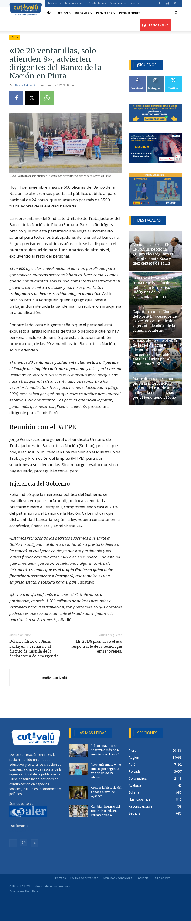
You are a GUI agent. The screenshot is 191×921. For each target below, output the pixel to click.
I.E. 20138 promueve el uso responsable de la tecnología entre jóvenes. (96, 646)
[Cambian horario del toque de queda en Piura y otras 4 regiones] (78, 811)
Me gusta (137, 77)
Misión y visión (74, 3)
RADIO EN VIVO (158, 25)
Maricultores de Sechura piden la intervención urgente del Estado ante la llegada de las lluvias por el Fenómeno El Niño (154, 388)
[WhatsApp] (47, 98)
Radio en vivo (162, 878)
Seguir (155, 77)
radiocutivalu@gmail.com (28, 830)
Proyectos (104, 13)
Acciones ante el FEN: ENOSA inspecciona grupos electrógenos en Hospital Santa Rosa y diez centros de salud (153, 253)
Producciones (129, 13)
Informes (82, 13)
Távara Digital (32, 891)
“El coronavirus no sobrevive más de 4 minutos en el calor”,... (106, 750)
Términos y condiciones (118, 878)
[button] (176, 13)
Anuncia (143, 878)
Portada (60, 878)
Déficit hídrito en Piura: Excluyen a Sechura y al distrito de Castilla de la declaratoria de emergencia (33, 648)
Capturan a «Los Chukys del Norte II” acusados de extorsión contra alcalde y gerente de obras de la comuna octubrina (155, 321)
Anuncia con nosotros (124, 3)
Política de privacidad (84, 878)
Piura (15, 37)
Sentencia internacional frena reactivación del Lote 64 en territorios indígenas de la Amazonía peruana (154, 287)
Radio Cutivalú (25, 85)
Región (62, 13)
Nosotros (54, 3)
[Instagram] (167, 3)
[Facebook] (159, 3)
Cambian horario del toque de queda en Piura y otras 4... (105, 811)
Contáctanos (97, 3)
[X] (174, 3)
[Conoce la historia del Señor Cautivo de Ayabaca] (78, 792)
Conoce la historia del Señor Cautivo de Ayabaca (106, 792)
